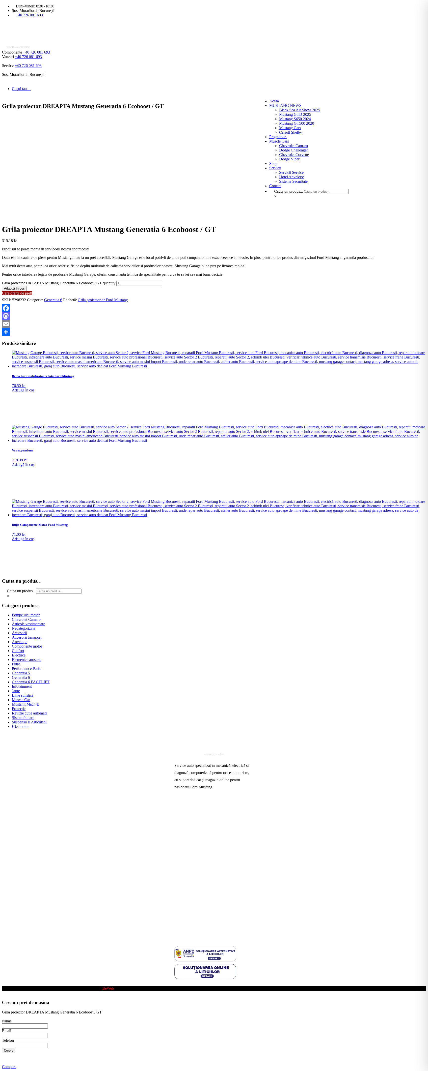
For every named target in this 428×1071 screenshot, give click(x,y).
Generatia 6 (53, 300)
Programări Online (188, 816)
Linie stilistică (22, 695)
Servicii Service (186, 824)
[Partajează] (214, 332)
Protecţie (19, 709)
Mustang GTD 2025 (295, 114)
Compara (9, 1067)
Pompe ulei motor (26, 615)
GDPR (179, 912)
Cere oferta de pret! (17, 293)
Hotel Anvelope (186, 840)
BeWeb (108, 988)
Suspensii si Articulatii (29, 722)
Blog (178, 984)
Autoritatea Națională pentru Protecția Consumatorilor (203, 886)
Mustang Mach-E (25, 704)
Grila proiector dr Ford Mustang (103, 300)
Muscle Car (21, 700)
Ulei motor (20, 726)
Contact (180, 864)
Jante (16, 691)
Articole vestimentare (28, 624)
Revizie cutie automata (29, 713)
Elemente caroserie (26, 659)
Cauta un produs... (21, 591)
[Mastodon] (214, 316)
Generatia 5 (21, 673)
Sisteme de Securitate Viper (195, 832)
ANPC (179, 896)
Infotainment (22, 686)
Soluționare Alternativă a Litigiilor (201, 904)
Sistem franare (23, 717)
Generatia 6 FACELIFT (31, 682)
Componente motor (27, 646)
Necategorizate (23, 628)
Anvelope (19, 642)
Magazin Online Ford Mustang (198, 848)
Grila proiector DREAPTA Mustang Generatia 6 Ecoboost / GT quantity (58, 283)
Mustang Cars (185, 856)
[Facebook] (214, 308)
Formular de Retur (188, 928)
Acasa (274, 101)
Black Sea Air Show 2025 (299, 110)
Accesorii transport (26, 637)
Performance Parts (26, 668)
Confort (18, 651)
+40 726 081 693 (29, 15)
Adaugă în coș (14, 288)
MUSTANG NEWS (285, 105)
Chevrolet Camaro (26, 619)
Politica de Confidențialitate (195, 920)
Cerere (8, 1050)
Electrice (19, 655)
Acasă (179, 808)
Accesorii (19, 633)
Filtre (16, 664)
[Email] (214, 324)
